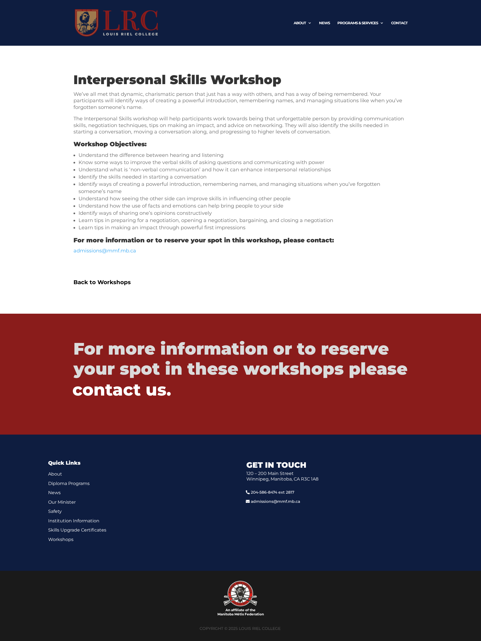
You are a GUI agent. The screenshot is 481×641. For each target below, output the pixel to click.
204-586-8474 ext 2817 (272, 492)
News (324, 23)
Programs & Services (357, 23)
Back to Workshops (102, 282)
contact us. (121, 389)
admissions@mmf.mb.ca (104, 251)
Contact (399, 23)
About (300, 23)
